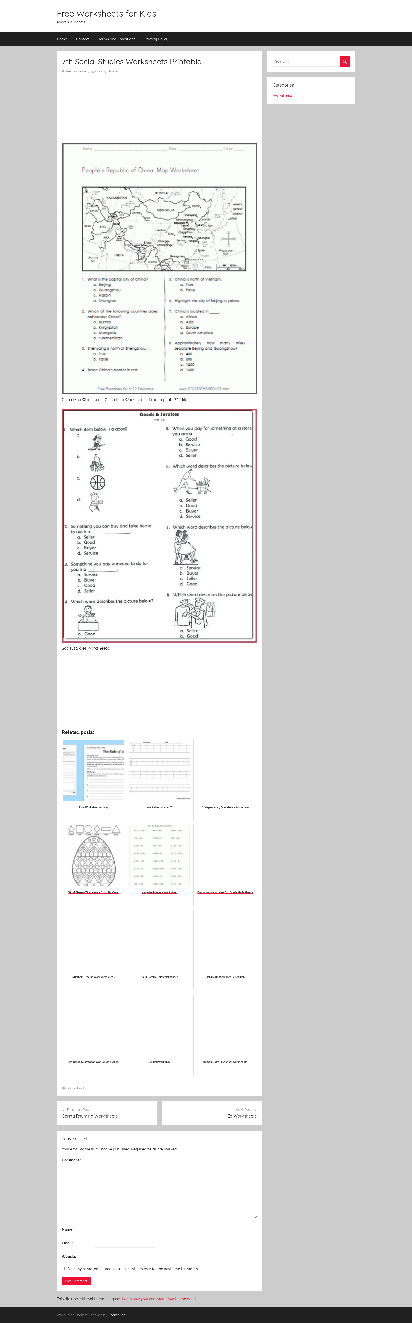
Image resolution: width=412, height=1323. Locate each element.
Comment (71, 1160)
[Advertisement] (159, 106)
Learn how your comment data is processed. (159, 1299)
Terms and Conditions (116, 39)
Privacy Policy (156, 39)
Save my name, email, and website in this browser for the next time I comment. (133, 1269)
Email (67, 1243)
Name (68, 1229)
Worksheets (77, 1088)
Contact (82, 39)
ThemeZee (116, 1315)
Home (62, 39)
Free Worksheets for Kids (106, 13)
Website (69, 1256)
